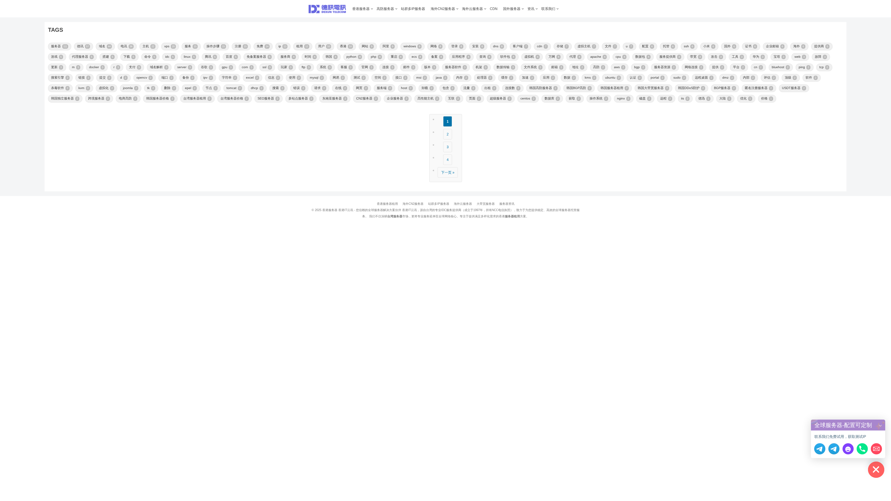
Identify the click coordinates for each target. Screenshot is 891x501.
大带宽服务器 (486, 204)
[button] (880, 425)
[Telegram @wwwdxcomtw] (819, 448)
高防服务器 (385, 9)
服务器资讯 (506, 204)
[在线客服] (848, 448)
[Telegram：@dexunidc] (833, 448)
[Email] (876, 448)
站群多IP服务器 (413, 9)
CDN (493, 9)
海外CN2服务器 (443, 9)
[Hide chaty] (876, 470)
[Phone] (862, 448)
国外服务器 (511, 9)
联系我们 (548, 9)
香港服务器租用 (387, 204)
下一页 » (447, 172)
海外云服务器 (472, 9)
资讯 (530, 9)
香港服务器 (361, 9)
